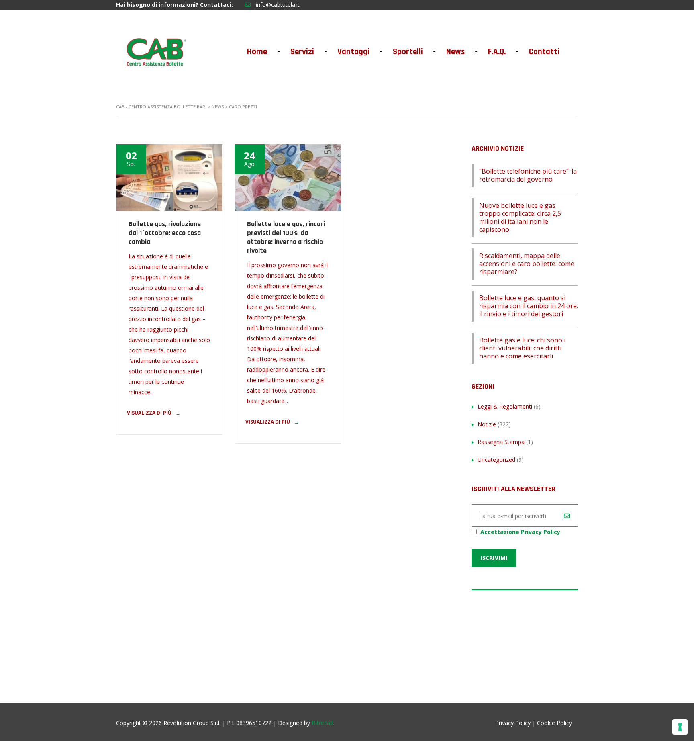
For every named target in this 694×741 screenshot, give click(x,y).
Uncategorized (496, 459)
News (461, 52)
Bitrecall (322, 723)
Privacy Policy (513, 723)
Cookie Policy (554, 723)
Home (263, 52)
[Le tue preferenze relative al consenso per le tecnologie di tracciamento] (680, 727)
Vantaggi (359, 52)
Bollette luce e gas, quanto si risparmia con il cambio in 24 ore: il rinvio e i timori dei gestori (528, 305)
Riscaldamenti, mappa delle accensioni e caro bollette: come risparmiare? (526, 263)
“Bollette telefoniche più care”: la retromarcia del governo (528, 175)
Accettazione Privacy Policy (520, 532)
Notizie (487, 424)
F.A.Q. (502, 52)
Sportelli (414, 52)
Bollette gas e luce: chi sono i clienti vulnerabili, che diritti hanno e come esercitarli (522, 348)
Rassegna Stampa (501, 442)
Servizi (308, 52)
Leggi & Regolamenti (505, 406)
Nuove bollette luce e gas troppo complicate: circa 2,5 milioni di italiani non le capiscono (520, 217)
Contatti (544, 52)
